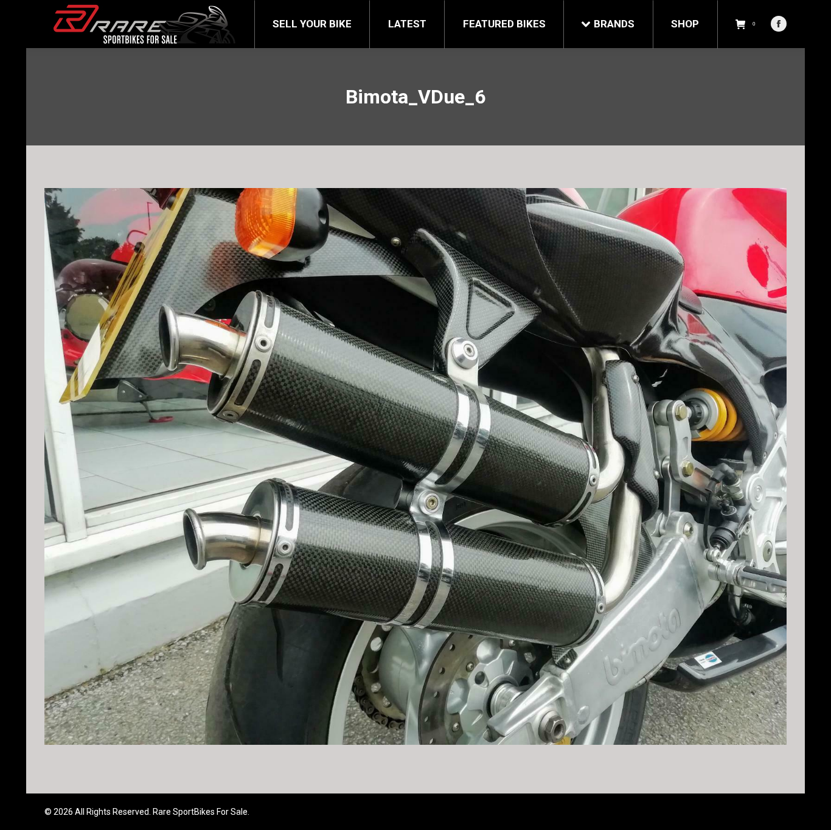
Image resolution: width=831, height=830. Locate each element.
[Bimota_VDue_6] (415, 466)
